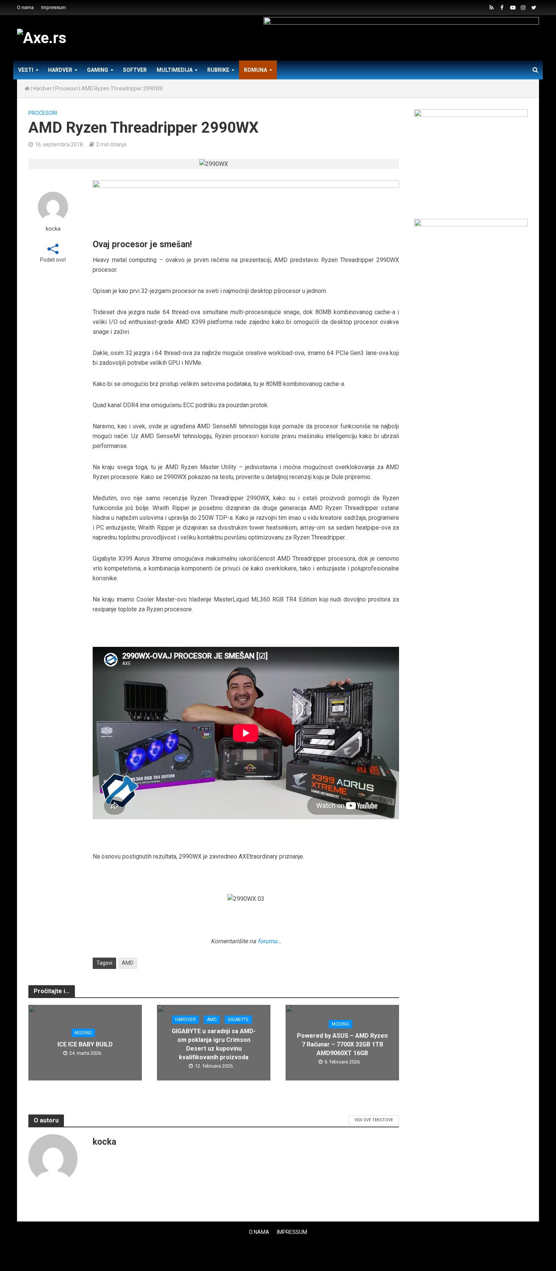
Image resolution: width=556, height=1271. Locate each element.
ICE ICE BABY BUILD (85, 1044)
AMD (128, 963)
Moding (83, 1032)
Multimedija (175, 70)
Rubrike (218, 70)
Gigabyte (238, 1019)
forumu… (269, 941)
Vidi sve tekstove (373, 1120)
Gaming (97, 70)
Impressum (53, 7)
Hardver (60, 70)
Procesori (66, 88)
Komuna (255, 70)
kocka (53, 229)
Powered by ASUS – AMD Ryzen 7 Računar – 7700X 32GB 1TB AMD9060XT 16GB (342, 1044)
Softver (135, 70)
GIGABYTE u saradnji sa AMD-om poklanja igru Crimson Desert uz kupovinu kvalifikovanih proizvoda (214, 1044)
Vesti (25, 70)
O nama (25, 7)
